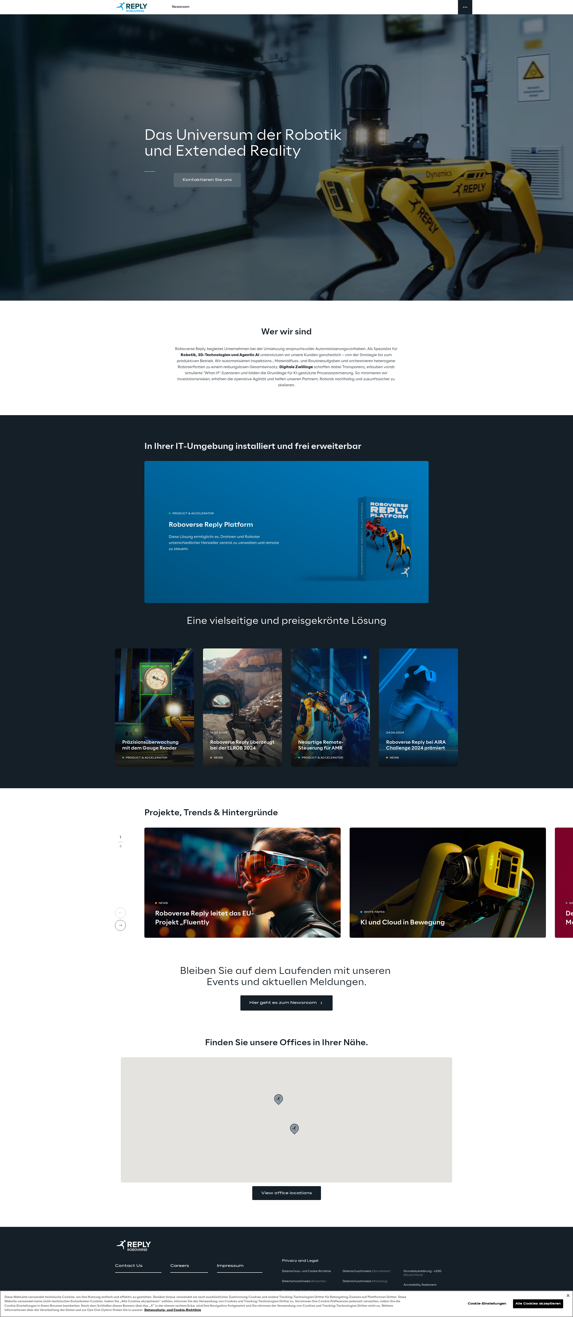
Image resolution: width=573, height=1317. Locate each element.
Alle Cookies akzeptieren (538, 1303)
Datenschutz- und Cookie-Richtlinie (172, 1310)
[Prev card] (120, 912)
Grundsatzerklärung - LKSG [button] (422, 1273)
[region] (286, 1304)
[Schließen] (568, 1295)
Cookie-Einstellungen (487, 1303)
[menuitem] (180, 7)
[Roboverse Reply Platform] (286, 532)
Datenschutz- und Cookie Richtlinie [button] (306, 1271)
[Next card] (120, 925)
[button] (207, 180)
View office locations (286, 1193)
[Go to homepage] (136, 7)
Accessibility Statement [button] (420, 1284)
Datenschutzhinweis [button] (304, 1281)
